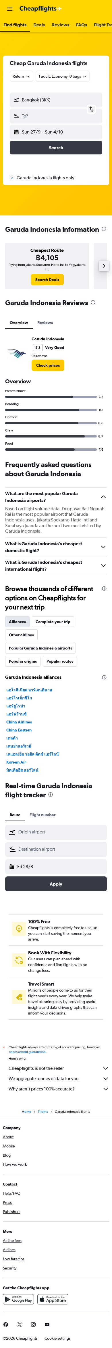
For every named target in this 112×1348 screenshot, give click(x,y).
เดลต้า (12, 738)
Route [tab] (15, 815)
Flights (43, 1112)
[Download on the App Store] (52, 1299)
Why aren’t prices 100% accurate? (42, 1089)
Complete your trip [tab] (53, 621)
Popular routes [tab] (60, 661)
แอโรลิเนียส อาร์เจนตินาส (29, 690)
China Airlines (19, 722)
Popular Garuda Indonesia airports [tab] (40, 648)
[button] (9, 9)
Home (26, 1112)
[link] (47, 279)
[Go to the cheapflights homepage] (41, 9)
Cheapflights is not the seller (36, 1068)
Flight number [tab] (42, 815)
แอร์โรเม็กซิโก (19, 698)
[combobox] (61, 832)
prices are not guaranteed (27, 1052)
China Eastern (19, 730)
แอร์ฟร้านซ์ (16, 714)
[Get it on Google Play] (18, 1299)
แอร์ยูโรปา (15, 706)
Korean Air (16, 762)
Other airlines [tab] (21, 635)
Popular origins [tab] (23, 661)
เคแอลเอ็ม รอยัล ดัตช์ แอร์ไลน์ (32, 754)
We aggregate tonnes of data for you (44, 1078)
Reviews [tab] (45, 322)
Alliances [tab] (17, 621)
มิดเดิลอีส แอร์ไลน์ (22, 770)
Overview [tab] (19, 322)
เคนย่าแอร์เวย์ (18, 746)
